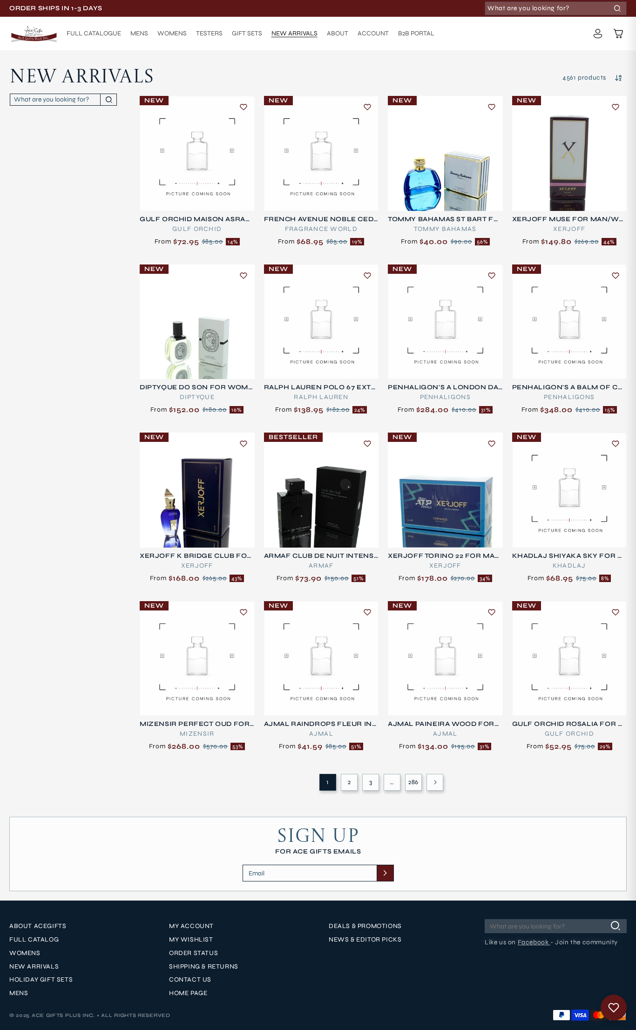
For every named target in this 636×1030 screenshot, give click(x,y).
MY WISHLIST (191, 939)
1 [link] (327, 782)
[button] (618, 33)
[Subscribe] (385, 873)
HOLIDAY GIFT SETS (41, 979)
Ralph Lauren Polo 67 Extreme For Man (320, 387)
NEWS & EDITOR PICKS (365, 939)
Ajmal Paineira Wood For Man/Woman (441, 724)
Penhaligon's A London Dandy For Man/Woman (443, 387)
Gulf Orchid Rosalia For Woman (569, 724)
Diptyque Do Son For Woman (196, 387)
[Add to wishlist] (243, 107)
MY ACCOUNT (191, 926)
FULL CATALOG (34, 939)
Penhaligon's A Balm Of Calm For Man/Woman (567, 387)
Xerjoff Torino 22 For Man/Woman (441, 556)
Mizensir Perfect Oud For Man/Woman (195, 724)
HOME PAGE (188, 993)
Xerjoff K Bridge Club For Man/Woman (196, 556)
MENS (18, 993)
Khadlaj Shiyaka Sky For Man (568, 556)
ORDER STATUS (193, 953)
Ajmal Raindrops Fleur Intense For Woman (320, 724)
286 (413, 782)
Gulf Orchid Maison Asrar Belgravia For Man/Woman (196, 219)
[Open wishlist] (614, 1008)
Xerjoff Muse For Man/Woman (568, 219)
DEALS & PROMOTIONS (365, 926)
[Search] (617, 8)
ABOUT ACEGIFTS (37, 926)
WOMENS (25, 953)
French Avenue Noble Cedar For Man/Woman (321, 219)
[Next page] (434, 782)
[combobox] (556, 8)
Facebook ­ (534, 942)
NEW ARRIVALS (34, 966)
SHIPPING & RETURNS (203, 966)
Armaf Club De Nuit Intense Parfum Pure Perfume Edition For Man (321, 556)
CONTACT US (190, 979)
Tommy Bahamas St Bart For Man (443, 219)
